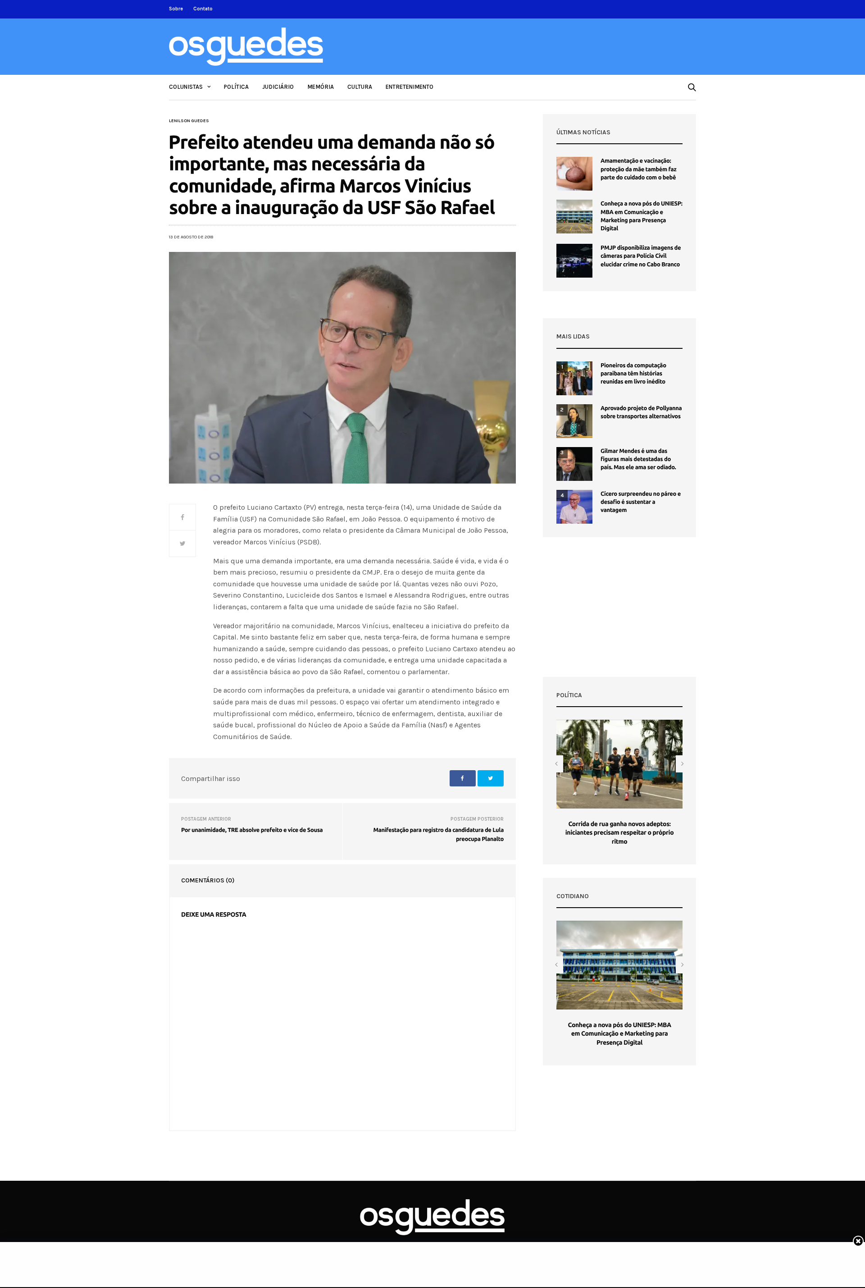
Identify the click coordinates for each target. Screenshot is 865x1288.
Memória (320, 86)
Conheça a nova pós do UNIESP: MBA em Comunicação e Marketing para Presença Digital (619, 1033)
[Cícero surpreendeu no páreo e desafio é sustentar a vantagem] (574, 507)
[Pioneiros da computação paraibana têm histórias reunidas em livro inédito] (574, 378)
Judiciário (278, 86)
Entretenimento (409, 86)
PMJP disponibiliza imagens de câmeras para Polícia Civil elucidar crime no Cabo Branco (641, 256)
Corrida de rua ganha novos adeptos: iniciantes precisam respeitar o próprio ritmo (619, 832)
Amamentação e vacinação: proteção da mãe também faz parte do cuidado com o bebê (638, 169)
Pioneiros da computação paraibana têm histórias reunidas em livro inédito (633, 373)
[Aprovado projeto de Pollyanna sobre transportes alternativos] (574, 421)
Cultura (359, 86)
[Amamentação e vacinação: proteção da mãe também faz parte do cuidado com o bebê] (574, 174)
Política (236, 86)
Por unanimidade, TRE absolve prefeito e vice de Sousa (252, 830)
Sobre (176, 9)
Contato (203, 9)
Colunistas (186, 86)
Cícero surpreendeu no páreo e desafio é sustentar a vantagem (641, 502)
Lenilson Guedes (189, 121)
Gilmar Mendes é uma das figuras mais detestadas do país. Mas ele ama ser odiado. (638, 459)
